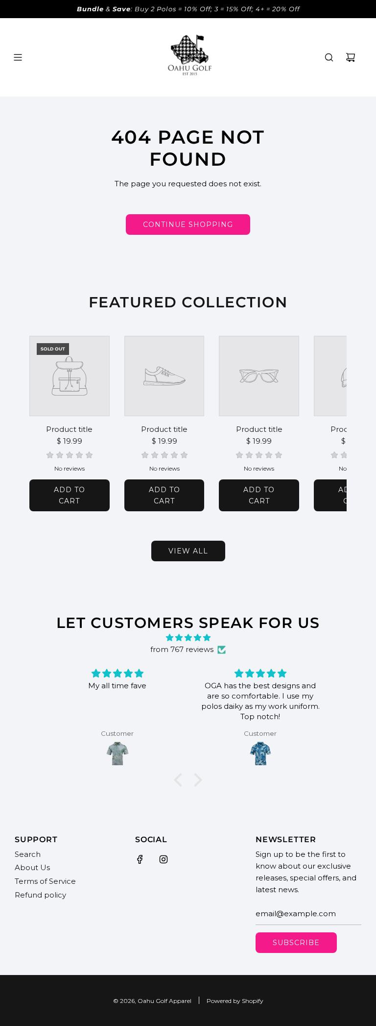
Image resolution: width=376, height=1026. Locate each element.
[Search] (329, 57)
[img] (187, 638)
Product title (69, 429)
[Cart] (350, 57)
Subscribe (296, 942)
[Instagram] (163, 859)
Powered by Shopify (235, 1000)
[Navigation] (17, 57)
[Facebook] (140, 859)
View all (188, 551)
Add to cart (69, 495)
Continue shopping (188, 224)
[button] (47, 423)
